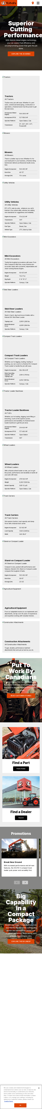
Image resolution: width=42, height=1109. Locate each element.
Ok (20, 1105)
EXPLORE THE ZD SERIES (21, 54)
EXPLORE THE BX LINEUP (21, 941)
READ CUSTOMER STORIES (21, 696)
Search (21, 818)
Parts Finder (21, 769)
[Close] (39, 1088)
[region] (21, 1097)
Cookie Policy (8, 1101)
